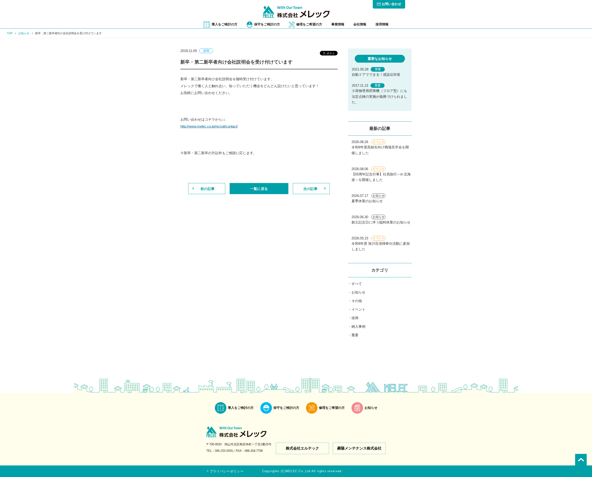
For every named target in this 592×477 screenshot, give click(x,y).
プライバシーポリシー (227, 471)
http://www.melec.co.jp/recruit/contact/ (209, 126)
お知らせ (23, 33)
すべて (357, 284)
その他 (357, 301)
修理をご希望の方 (309, 24)
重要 (355, 335)
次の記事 (310, 189)
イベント (358, 309)
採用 (355, 318)
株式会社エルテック (302, 448)
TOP (9, 33)
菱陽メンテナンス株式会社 (359, 448)
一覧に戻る (259, 189)
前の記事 (207, 189)
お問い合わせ (391, 4)
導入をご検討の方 (224, 24)
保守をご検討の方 (267, 24)
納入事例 (358, 326)
